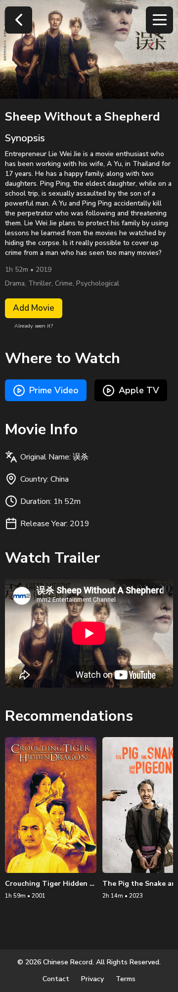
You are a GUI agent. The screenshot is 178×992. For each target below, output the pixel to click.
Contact (56, 979)
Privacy (92, 979)
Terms (125, 979)
